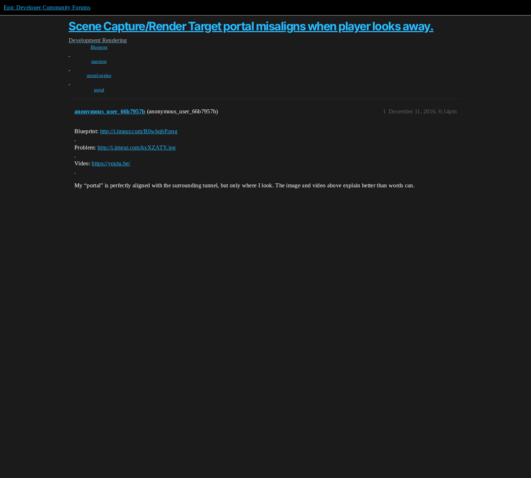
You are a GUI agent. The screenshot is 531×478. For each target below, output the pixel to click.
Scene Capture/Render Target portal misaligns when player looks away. (251, 26)
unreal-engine (99, 75)
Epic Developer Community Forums (47, 7)
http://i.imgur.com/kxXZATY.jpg (137, 147)
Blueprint (99, 47)
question (99, 61)
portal (99, 89)
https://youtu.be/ (111, 163)
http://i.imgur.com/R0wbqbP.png (139, 131)
